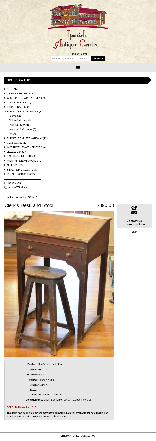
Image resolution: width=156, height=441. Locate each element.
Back (134, 231)
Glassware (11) (17, 143)
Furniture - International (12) (27, 138)
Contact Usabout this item (134, 222)
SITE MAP (66, 435)
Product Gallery (18, 80)
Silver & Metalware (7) (22, 170)
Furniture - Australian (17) (25, 111)
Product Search (79, 54)
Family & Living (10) (19, 125)
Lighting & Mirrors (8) (21, 156)
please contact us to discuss (49, 416)
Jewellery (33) (17, 152)
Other (32, 197)
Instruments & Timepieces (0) (26, 147)
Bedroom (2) (15, 116)
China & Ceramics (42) (21, 93)
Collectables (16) (19, 102)
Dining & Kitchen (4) (20, 120)
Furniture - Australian (15, 197)
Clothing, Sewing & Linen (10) (26, 98)
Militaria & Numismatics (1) (24, 161)
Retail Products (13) (21, 174)
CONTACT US (88, 435)
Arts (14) (12, 89)
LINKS (76, 435)
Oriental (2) (15, 165)
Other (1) (13, 134)
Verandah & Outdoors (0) (22, 129)
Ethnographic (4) (18, 107)
